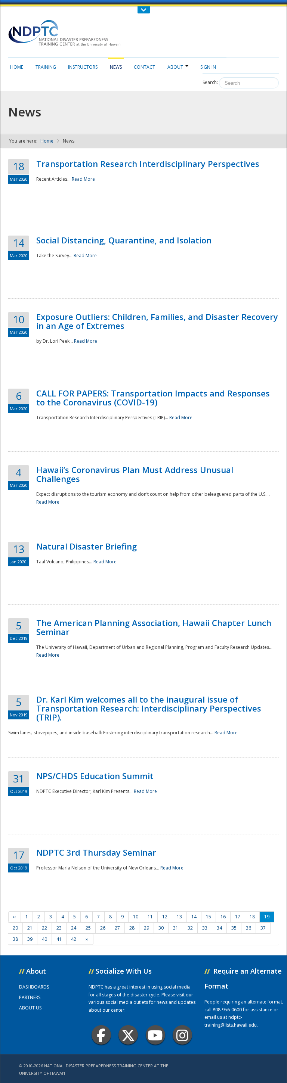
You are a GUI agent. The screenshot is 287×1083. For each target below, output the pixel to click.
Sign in (208, 67)
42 (73, 939)
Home (16, 67)
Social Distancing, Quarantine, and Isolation (124, 240)
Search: (210, 82)
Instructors (83, 67)
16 (223, 917)
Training (46, 67)
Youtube (155, 1035)
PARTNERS (29, 997)
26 (102, 928)
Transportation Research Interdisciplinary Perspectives (147, 163)
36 (248, 928)
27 (117, 928)
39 (30, 939)
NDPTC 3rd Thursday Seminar (96, 852)
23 (59, 928)
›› (87, 939)
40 (44, 939)
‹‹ (14, 917)
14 (194, 917)
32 (190, 928)
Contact (144, 67)
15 (208, 917)
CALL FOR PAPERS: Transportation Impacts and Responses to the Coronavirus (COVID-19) (153, 398)
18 (252, 917)
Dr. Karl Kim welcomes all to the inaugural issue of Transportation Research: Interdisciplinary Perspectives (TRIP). (148, 708)
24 (73, 928)
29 (146, 928)
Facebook (101, 1035)
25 (88, 928)
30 (161, 928)
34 (219, 928)
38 (15, 939)
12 (164, 917)
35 (234, 928)
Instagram (182, 1035)
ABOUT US (30, 1008)
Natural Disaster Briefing (86, 546)
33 (204, 928)
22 (44, 928)
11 (150, 917)
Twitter (128, 1035)
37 (263, 928)
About (175, 67)
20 (15, 928)
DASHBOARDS (34, 987)
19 (266, 917)
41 (59, 939)
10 (135, 917)
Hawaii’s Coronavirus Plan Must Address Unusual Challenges (134, 474)
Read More (83, 179)
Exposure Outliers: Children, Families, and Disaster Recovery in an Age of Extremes (157, 321)
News (116, 67)
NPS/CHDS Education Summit (95, 775)
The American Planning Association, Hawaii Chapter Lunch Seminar (153, 627)
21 (30, 928)
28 (132, 928)
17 (237, 917)
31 (175, 928)
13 (179, 917)
